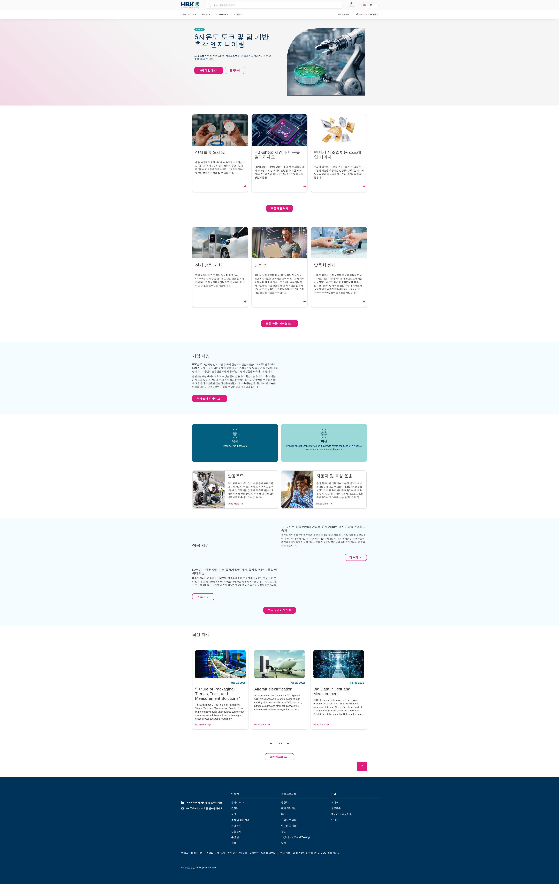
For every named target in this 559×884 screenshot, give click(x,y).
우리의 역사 (237, 802)
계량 (283, 843)
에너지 (334, 820)
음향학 (284, 802)
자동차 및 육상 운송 (341, 814)
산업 (333, 794)
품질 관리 (236, 837)
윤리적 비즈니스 (269, 853)
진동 (283, 831)
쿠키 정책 (220, 853)
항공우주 (336, 808)
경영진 (234, 808)
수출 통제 (236, 831)
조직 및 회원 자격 (240, 820)
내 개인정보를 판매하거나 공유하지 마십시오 (316, 853)
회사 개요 (285, 853)
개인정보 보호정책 (237, 853)
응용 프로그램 (288, 794)
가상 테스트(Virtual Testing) (295, 837)
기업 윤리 (236, 825)
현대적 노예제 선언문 (192, 853)
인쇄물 (209, 853)
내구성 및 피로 (288, 825)
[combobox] (274, 5)
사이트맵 (254, 853)
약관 (233, 843)
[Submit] (209, 5)
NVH (283, 814)
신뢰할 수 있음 (288, 820)
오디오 (334, 802)
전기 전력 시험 (288, 808)
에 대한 (235, 794)
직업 (233, 814)
